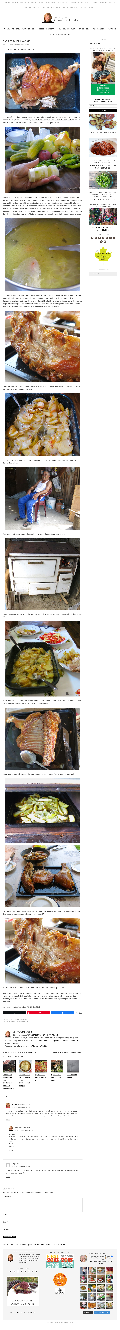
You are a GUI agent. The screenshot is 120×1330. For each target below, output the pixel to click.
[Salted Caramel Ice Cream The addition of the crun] (92, 1297)
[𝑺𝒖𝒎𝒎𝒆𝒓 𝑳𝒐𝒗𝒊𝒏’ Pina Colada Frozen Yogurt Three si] (92, 1288)
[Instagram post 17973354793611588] (92, 1271)
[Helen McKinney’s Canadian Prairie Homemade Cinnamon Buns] (103, 225)
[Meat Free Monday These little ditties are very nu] (92, 1305)
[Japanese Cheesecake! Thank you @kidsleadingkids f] (109, 1297)
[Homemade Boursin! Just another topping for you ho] (101, 1305)
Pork (25, 1019)
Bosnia (12, 1019)
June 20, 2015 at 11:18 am (21, 1166)
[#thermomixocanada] (92, 1279)
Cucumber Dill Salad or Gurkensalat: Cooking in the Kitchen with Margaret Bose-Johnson (103, 194)
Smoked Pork (25, 1021)
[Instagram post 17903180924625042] (83, 1271)
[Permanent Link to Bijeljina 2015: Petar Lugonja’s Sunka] (57, 1072)
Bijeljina (13, 1021)
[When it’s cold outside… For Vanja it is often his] (83, 1288)
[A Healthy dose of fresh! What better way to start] (83, 1297)
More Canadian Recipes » (22, 1312)
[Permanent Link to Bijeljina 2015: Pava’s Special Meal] (41, 1072)
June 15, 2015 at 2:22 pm (24, 1130)
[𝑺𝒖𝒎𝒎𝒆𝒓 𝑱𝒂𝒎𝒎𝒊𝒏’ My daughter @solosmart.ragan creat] (101, 1279)
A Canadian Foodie (60, 18)
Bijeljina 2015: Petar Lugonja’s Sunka (56, 1077)
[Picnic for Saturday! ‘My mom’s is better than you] (101, 1288)
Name (5, 1214)
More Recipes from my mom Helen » (103, 229)
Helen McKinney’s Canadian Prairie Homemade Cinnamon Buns (103, 205)
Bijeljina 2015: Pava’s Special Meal (40, 1077)
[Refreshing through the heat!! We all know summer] (109, 1279)
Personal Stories (19, 1019)
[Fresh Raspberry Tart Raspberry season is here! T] (109, 1271)
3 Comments (26, 44)
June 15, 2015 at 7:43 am (21, 1107)
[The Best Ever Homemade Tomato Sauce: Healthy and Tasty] (103, 148)
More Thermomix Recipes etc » (103, 134)
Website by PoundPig (66, 1322)
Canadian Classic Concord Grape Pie (22, 1302)
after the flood (15, 117)
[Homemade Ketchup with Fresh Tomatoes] (103, 129)
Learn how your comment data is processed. (49, 1245)
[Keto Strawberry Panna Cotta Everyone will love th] (83, 1305)
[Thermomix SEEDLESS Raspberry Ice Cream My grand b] (83, 1279)
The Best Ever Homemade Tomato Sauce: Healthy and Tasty (103, 162)
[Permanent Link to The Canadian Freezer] (73, 1072)
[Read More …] (24, 1262)
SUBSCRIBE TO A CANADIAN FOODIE (43, 1035)
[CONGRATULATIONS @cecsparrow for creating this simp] (101, 1271)
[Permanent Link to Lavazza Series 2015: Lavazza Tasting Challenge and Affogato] (25, 1072)
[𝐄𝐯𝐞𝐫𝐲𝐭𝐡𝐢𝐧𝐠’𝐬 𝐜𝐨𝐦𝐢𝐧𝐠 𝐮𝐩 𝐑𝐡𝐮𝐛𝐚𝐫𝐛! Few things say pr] (101, 1297)
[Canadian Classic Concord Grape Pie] (22, 1287)
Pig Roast (18, 1021)
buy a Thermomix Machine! (38, 1046)
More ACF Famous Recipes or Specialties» (103, 167)
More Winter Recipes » (103, 199)
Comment (7, 1196)
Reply (8, 1119)
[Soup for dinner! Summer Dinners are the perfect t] (109, 1288)
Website (6, 1229)
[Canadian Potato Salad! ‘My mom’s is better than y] (109, 1305)
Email (5, 1222)
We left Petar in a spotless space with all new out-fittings (53, 120)
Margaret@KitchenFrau (20, 1104)
